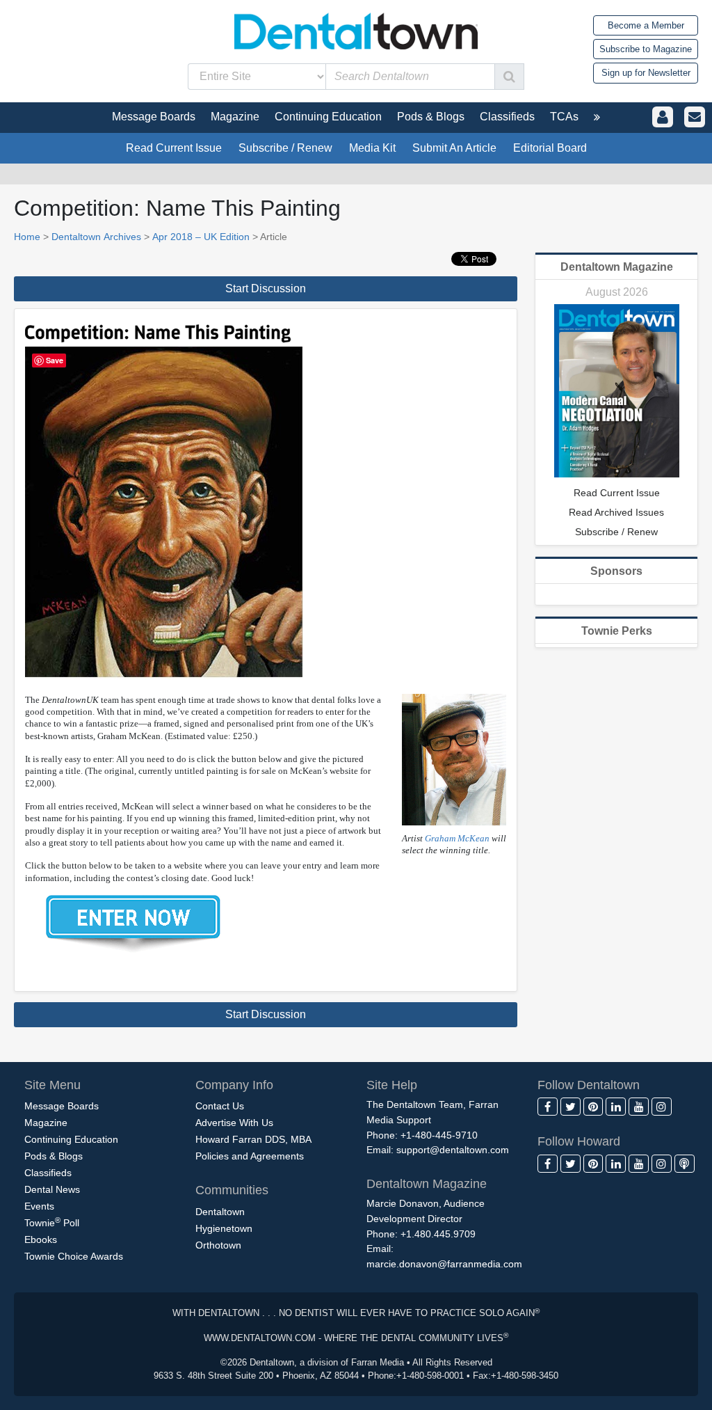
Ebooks (40, 1239)
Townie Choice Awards (73, 1256)
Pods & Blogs (53, 1156)
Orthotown (218, 1245)
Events (39, 1206)
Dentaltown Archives (96, 236)
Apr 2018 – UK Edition (201, 236)
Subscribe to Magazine (645, 49)
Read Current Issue (174, 148)
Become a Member (646, 25)
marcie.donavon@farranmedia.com (444, 1263)
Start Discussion (265, 288)
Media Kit (372, 148)
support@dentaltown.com (452, 1149)
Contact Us (219, 1105)
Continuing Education (71, 1139)
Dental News (52, 1189)
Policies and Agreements (249, 1156)
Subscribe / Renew (285, 148)
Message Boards (61, 1105)
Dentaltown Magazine (616, 267)
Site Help (391, 1085)
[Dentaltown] (356, 29)
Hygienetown (223, 1228)
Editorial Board (550, 148)
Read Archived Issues (616, 512)
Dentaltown (220, 1211)
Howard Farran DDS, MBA (253, 1139)
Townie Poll (51, 1222)
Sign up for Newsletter (645, 73)
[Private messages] (694, 117)
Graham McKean (457, 838)
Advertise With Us (234, 1122)
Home (27, 236)
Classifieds (48, 1172)
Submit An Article (454, 148)
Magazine (45, 1122)
